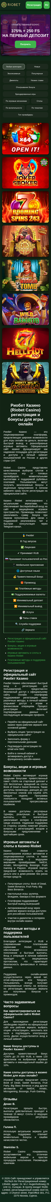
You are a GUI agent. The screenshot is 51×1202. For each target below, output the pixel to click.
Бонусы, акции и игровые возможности (22, 647)
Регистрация (34, 5)
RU (46, 5)
